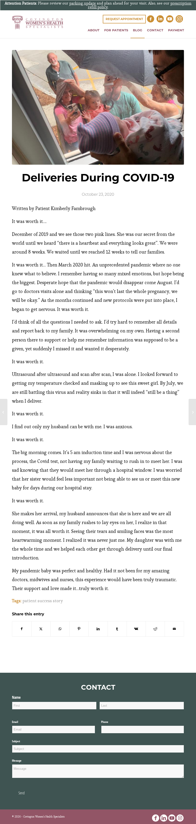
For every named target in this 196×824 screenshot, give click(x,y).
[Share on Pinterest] (79, 628)
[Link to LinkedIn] (163, 818)
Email (20, 722)
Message (17, 761)
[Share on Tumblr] (117, 628)
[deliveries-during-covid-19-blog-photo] (98, 107)
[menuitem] (93, 30)
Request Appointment (124, 19)
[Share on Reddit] (155, 628)
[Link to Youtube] (171, 818)
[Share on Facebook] (21, 628)
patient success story (42, 600)
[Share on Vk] (136, 628)
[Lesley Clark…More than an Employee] (3, 412)
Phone (110, 722)
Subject (16, 741)
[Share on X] (41, 628)
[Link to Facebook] (155, 818)
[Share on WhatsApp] (60, 628)
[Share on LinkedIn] (98, 628)
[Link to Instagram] (180, 818)
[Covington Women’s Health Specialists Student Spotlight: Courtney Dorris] (192, 412)
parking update (82, 3)
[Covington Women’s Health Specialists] (37, 27)
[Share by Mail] (174, 628)
